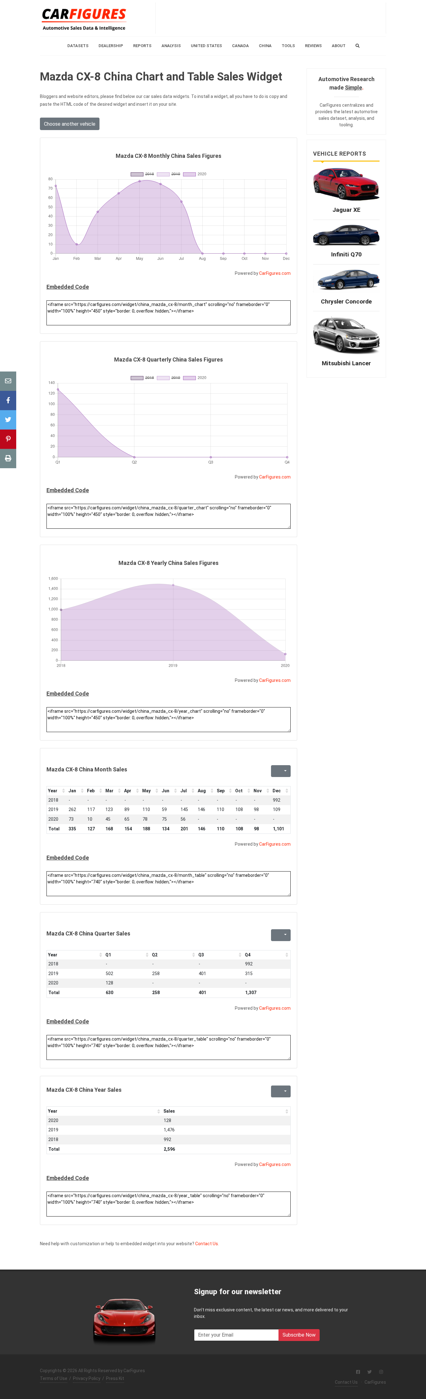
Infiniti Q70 (346, 254)
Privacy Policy (86, 1378)
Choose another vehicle (69, 124)
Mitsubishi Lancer (346, 363)
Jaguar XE (346, 209)
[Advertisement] (270, 18)
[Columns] (285, 771)
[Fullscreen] (275, 771)
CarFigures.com (275, 273)
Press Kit (115, 1378)
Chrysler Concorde (346, 301)
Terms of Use (53, 1378)
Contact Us (346, 1382)
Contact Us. (207, 1243)
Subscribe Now (299, 1335)
